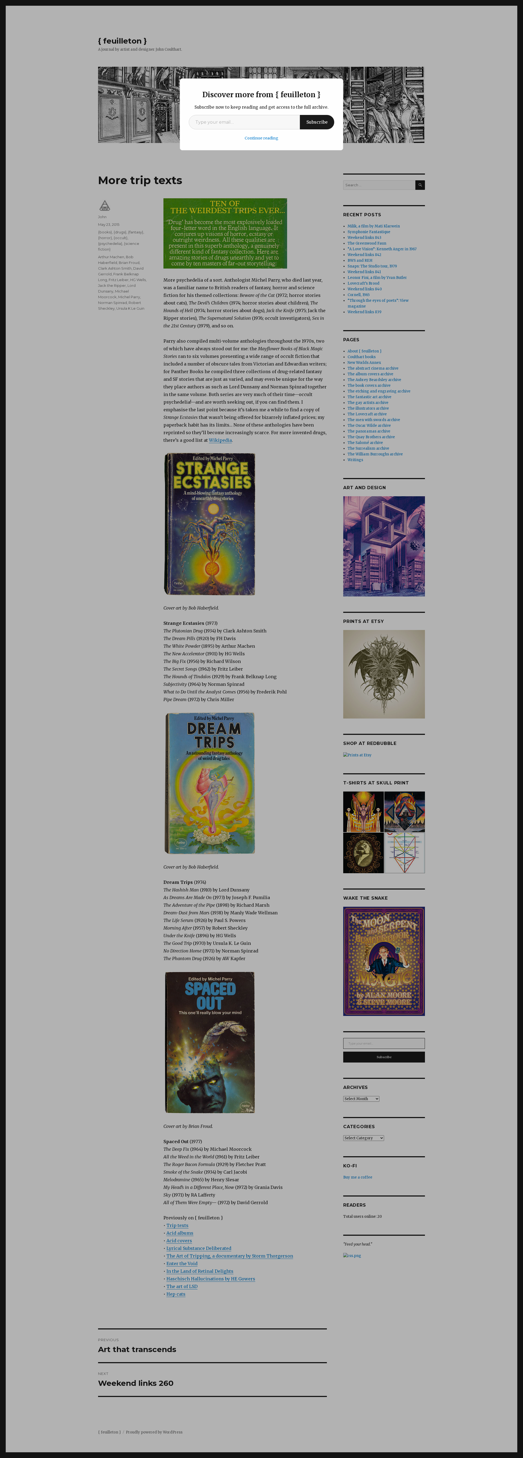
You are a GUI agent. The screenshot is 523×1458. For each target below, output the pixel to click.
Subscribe (317, 122)
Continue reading (261, 138)
